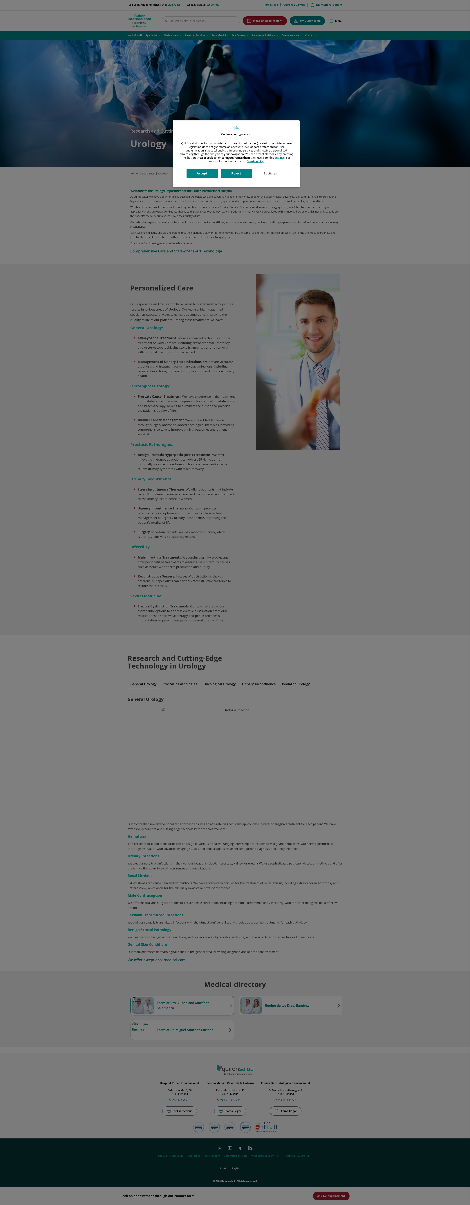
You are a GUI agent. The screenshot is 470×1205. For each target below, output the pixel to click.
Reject (236, 173)
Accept (202, 173)
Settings (270, 173)
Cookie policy (255, 161)
